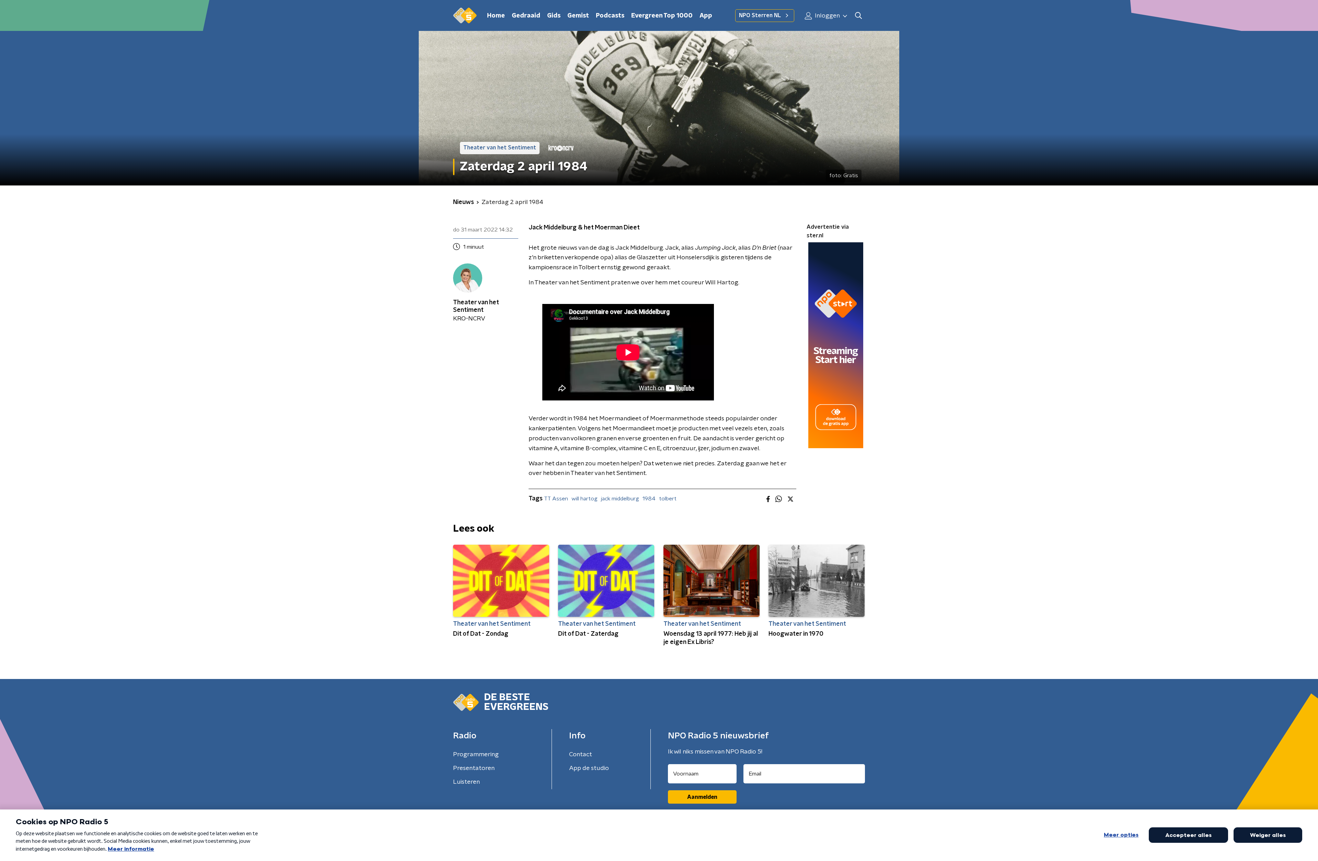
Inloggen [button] (826, 16)
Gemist (578, 16)
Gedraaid (526, 16)
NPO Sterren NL (760, 15)
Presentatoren (474, 768)
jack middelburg (620, 498)
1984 (649, 498)
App (706, 16)
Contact (580, 754)
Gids (553, 16)
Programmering (476, 754)
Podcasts (610, 16)
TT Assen (556, 498)
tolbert (668, 498)
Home (496, 16)
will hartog (584, 498)
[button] (858, 15)
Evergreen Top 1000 (662, 16)
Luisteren (466, 782)
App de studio (589, 768)
